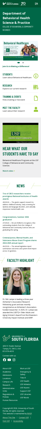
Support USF (25, 391)
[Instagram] (14, 360)
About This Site (9, 417)
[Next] (33, 50)
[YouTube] (9, 360)
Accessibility (18, 421)
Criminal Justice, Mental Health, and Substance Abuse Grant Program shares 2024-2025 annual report (20, 240)
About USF (7, 368)
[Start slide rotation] (33, 57)
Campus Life (8, 381)
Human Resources (10, 400)
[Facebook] (4, 360)
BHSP (29, 413)
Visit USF (6, 421)
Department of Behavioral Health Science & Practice (16, 18)
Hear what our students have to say (20, 151)
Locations (7, 378)
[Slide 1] (18, 62)
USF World (24, 397)
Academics (7, 372)
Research (6, 385)
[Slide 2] (23, 62)
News (20, 185)
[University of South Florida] (20, 338)
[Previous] (8, 50)
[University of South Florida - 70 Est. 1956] (14, 4)
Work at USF (25, 368)
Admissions (7, 375)
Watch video (8, 171)
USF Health (24, 381)
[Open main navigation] (36, 4)
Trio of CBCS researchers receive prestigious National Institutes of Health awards (20, 196)
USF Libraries (25, 394)
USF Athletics (25, 384)
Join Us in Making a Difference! (16, 66)
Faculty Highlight (20, 260)
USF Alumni (24, 387)
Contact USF (24, 417)
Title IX (23, 378)
